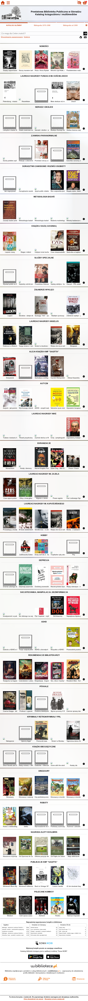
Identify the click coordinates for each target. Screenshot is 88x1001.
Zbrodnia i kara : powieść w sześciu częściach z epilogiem (17, 935)
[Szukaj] (85, 33)
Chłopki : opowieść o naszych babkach (41, 931)
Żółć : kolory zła (63, 931)
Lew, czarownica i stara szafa (38, 929)
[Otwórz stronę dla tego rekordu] (10, 59)
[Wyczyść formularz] (80, 37)
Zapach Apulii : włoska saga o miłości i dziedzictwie (72, 933)
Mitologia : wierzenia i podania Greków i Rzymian (15, 927)
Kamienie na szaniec (7, 931)
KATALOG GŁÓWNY (14, 25)
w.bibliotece (54, 971)
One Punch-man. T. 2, (65, 929)
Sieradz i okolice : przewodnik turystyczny (13, 929)
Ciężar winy (62, 927)
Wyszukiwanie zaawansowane (12, 37)
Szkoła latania (34, 927)
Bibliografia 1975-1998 (42, 25)
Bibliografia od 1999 (70, 25)
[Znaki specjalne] (85, 37)
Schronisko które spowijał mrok (39, 935)
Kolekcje (27, 37)
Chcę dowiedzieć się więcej (33, 999)
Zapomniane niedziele (36, 933)
